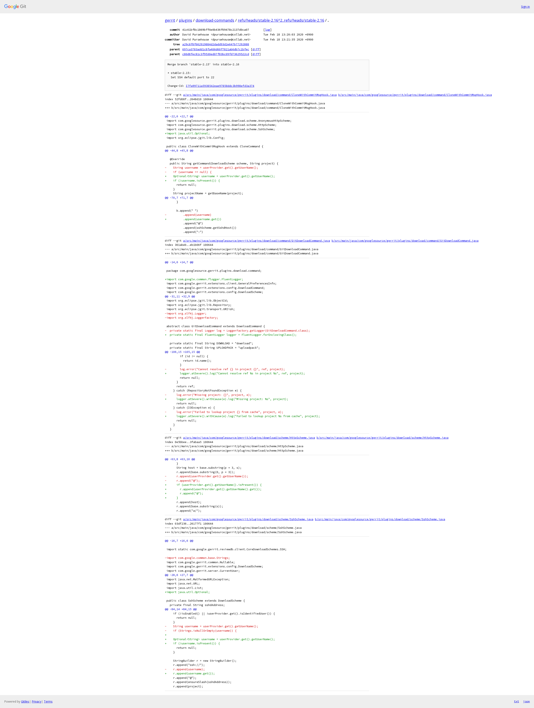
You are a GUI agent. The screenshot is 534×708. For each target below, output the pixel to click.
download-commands (215, 20)
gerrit (170, 20)
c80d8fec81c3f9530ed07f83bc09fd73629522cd (215, 54)
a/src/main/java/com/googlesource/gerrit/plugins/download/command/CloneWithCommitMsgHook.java (260, 95)
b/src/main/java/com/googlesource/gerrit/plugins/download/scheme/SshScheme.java (380, 519)
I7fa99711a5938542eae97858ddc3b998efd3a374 (220, 86)
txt (516, 701)
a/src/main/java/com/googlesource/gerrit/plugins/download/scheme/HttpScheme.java (249, 437)
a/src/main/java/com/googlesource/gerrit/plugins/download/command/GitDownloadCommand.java (256, 240)
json (526, 701)
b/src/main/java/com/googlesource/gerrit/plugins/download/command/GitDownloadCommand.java (405, 240)
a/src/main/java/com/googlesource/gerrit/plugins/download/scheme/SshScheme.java (248, 519)
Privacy (36, 701)
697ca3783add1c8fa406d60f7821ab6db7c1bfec (215, 49)
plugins (185, 20)
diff (255, 49)
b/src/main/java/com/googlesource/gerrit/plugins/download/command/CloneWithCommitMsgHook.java (415, 95)
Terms (48, 701)
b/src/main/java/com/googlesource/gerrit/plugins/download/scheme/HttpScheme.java (382, 437)
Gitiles (25, 701)
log (267, 30)
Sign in (525, 7)
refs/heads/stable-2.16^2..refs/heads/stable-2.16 (281, 20)
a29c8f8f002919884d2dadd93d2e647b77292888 (215, 44)
